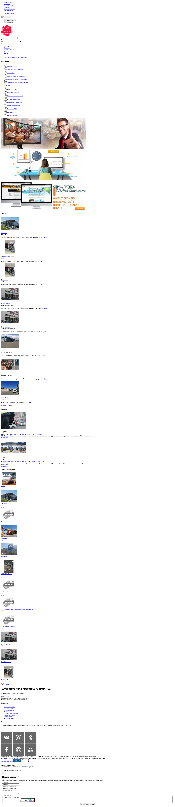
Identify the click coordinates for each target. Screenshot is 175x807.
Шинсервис (4, 280)
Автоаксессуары (12, 66)
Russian (13, 20)
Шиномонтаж (11, 112)
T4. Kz (3, 486)
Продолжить (5, 696)
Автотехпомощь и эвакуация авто (17, 82)
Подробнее (4, 437)
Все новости (4, 466)
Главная (6, 46)
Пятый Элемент (6, 303)
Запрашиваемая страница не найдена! (16, 57)
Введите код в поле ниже (11, 797)
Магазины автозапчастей (15, 96)
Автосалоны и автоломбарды (16, 76)
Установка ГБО (12, 109)
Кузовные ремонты (13, 92)
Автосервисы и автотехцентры (17, 79)
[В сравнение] (1, 489)
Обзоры (6, 51)
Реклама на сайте (9, 707)
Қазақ (11, 22)
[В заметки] (3, 489)
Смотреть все (5, 684)
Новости (7, 48)
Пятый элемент (5, 327)
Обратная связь (9, 718)
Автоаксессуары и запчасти (16, 69)
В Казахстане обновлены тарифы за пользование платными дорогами (22, 461)
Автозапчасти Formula (8, 626)
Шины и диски (12, 115)
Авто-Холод (4, 397)
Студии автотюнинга (14, 105)
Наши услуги (8, 708)
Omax (2, 350)
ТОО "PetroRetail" (6, 574)
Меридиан (4, 538)
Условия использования (11, 713)
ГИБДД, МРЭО (12, 89)
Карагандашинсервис (7, 256)
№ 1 (2, 521)
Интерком (4, 556)
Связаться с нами (9, 715)
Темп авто (4, 233)
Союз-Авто (4, 591)
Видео (6, 53)
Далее (45, 237)
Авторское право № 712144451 (10, 758)
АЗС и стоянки (12, 86)
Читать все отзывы (6, 405)
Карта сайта (8, 716)
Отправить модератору (87, 804)
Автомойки (10, 73)
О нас (6, 712)
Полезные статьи (9, 49)
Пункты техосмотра (13, 99)
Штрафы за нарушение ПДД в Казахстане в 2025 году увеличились (22, 434)
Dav (2, 374)
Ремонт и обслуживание (14, 102)
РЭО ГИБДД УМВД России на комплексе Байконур (17, 609)
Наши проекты (9, 710)
